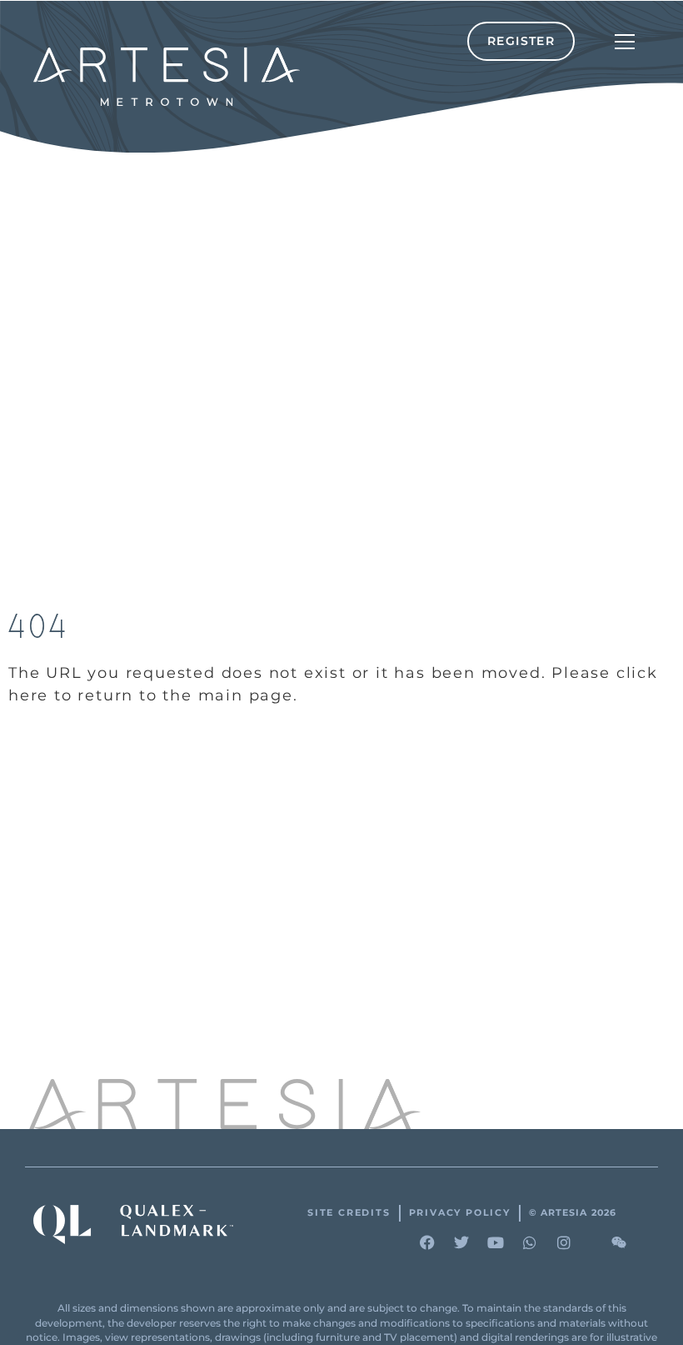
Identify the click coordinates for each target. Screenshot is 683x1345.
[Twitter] (461, 1242)
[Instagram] (564, 1242)
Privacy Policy (460, 1212)
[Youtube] (496, 1242)
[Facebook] (427, 1242)
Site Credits (349, 1212)
